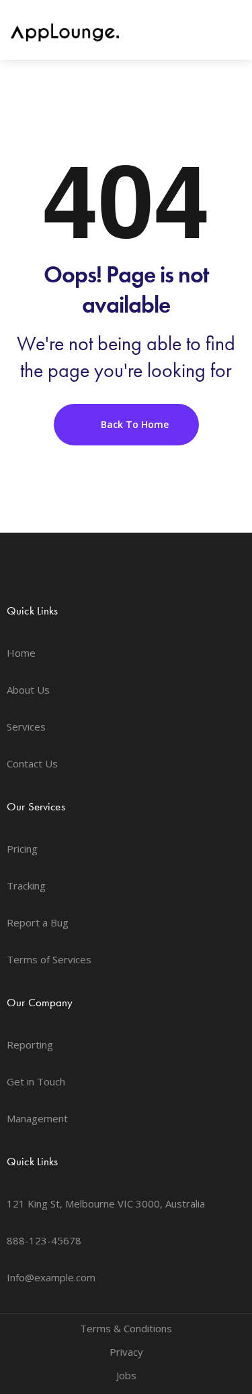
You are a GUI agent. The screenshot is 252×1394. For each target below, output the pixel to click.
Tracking (26, 885)
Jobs (126, 1375)
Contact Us (32, 763)
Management (37, 1118)
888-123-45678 (44, 1240)
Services (26, 726)
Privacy (126, 1351)
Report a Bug (38, 922)
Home (21, 652)
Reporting (30, 1044)
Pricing (22, 848)
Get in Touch (36, 1081)
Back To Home (133, 424)
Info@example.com (51, 1277)
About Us (28, 689)
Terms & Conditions (126, 1328)
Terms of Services (49, 959)
